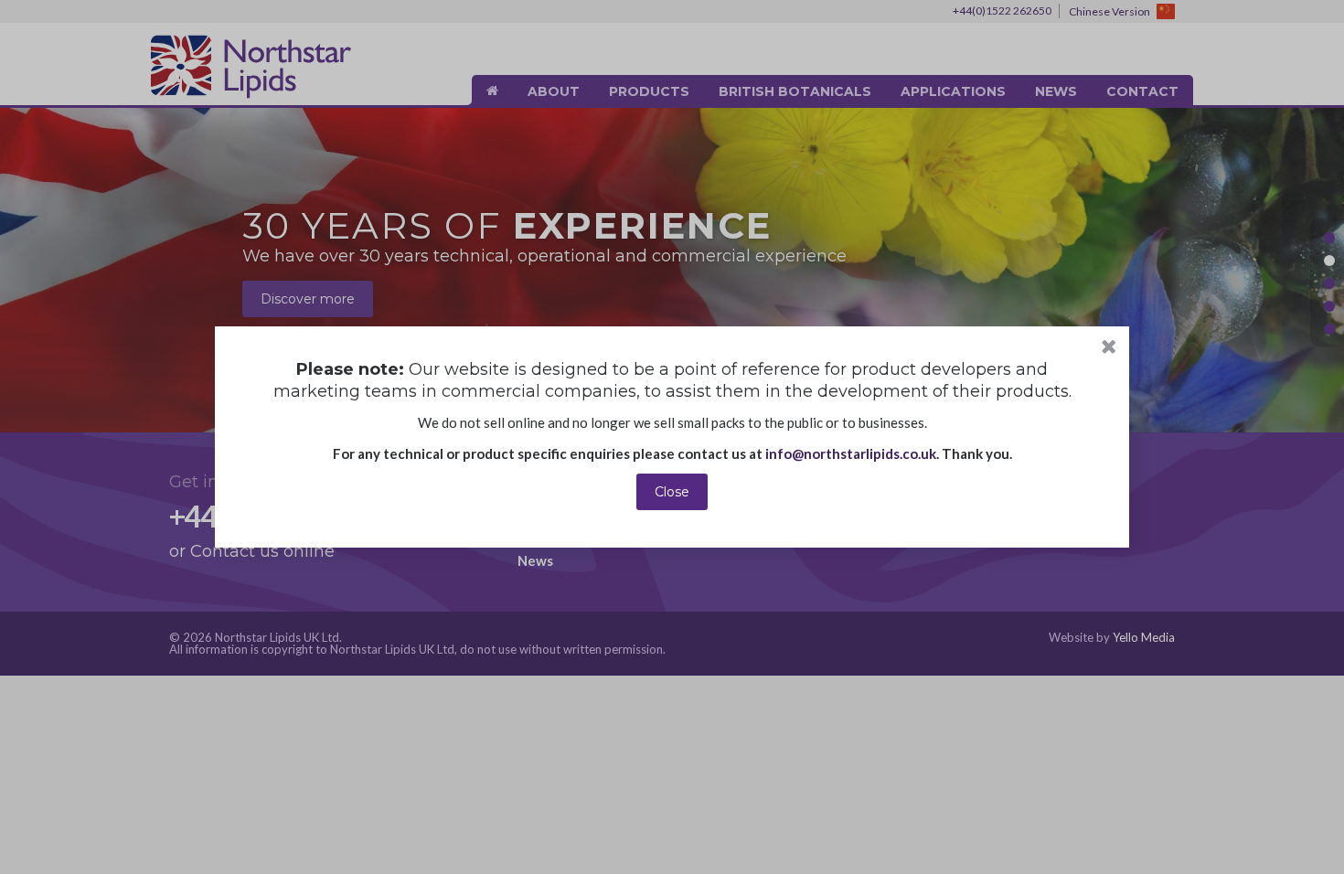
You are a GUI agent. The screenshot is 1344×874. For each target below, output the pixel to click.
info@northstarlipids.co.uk (850, 453)
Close (672, 492)
